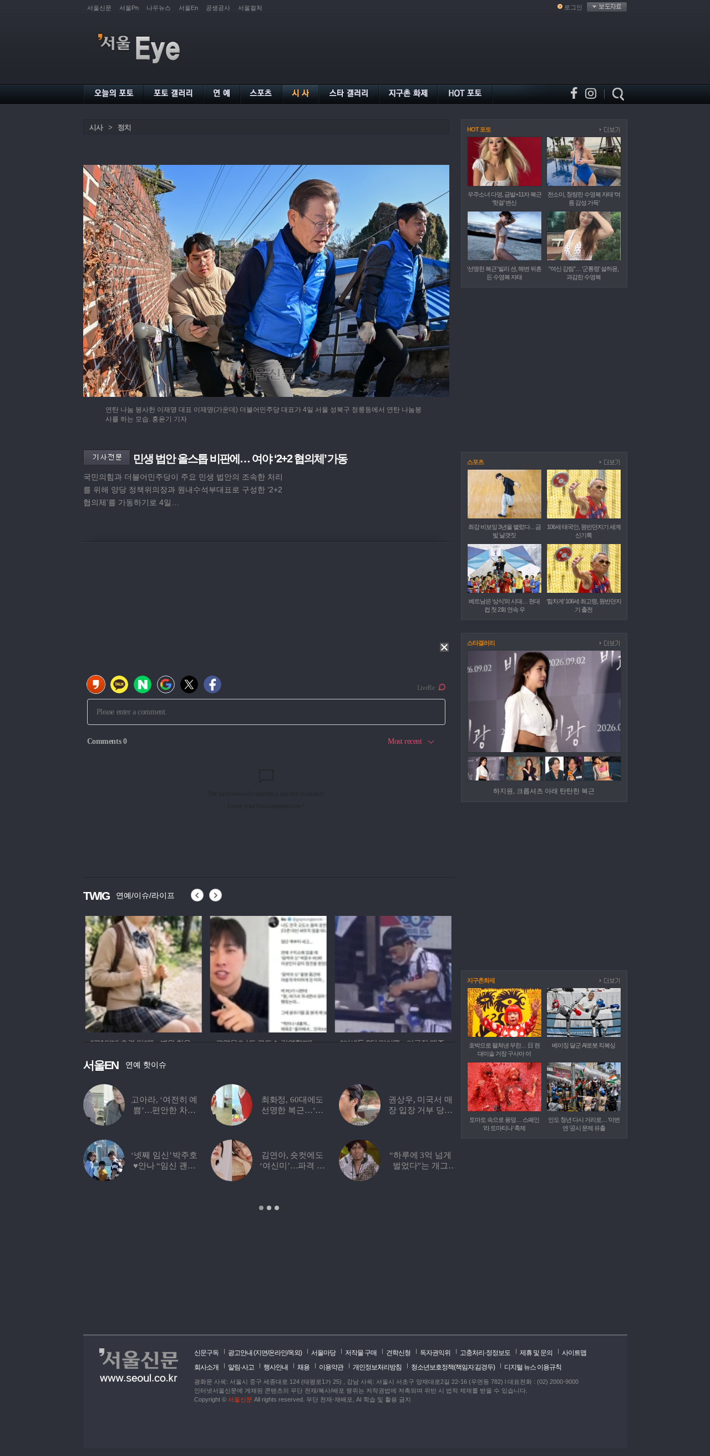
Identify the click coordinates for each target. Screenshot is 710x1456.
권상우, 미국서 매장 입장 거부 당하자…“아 (420, 1110)
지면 (261, 1353)
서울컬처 (250, 7)
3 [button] (277, 1208)
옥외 (294, 1353)
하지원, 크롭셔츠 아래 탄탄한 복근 (544, 791)
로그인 (573, 7)
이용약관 (331, 1367)
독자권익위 (435, 1353)
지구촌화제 (481, 980)
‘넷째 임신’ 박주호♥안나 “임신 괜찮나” (164, 1166)
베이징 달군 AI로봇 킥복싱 (583, 1045)
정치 (124, 127)
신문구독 (206, 1353)
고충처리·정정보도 (485, 1353)
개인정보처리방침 (377, 1367)
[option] (141, 972)
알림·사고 (241, 1367)
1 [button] (261, 1208)
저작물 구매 (361, 1353)
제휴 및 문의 (536, 1353)
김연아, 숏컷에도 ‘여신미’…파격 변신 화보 (292, 1166)
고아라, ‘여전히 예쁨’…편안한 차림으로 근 (164, 1110)
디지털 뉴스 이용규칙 (532, 1367)
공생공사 (218, 7)
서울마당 (323, 1353)
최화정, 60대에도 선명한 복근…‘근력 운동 (292, 1110)
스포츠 (475, 462)
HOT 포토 (479, 129)
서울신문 (99, 7)
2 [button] (269, 1208)
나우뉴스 (158, 7)
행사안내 (275, 1367)
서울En (188, 7)
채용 (303, 1367)
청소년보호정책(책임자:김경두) (453, 1367)
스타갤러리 (481, 642)
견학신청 (398, 1353)
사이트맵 (574, 1353)
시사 (96, 127)
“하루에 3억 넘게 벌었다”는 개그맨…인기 (420, 1166)
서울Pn (129, 7)
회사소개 (206, 1367)
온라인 (277, 1353)
